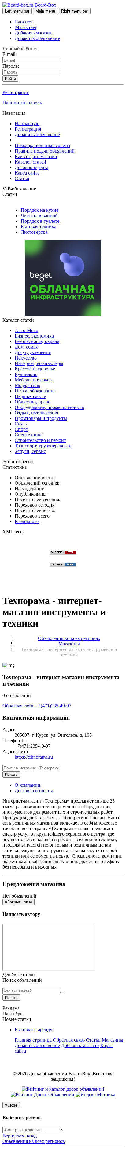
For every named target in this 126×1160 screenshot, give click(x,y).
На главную (27, 123)
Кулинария (26, 374)
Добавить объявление (37, 38)
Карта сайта (27, 172)
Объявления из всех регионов (33, 1141)
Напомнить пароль (22, 102)
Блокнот (23, 21)
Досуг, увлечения (33, 352)
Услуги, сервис (30, 451)
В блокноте (27, 521)
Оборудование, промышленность (49, 407)
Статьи (22, 178)
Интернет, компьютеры (39, 363)
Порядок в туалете (40, 221)
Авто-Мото (26, 330)
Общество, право (32, 401)
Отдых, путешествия (36, 412)
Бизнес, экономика (34, 335)
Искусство (26, 357)
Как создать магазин (36, 156)
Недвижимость (30, 396)
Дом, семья (26, 346)
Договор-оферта (31, 167)
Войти (10, 78)
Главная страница (34, 1040)
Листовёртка (34, 232)
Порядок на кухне (39, 210)
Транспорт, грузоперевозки (43, 445)
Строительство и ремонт (40, 440)
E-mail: (9, 54)
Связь (21, 423)
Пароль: (10, 66)
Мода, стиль (27, 385)
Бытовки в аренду (33, 1029)
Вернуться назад (19, 1135)
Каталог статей (30, 161)
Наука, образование (35, 390)
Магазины (25, 27)
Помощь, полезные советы (42, 145)
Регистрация (15, 92)
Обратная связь (18, 705)
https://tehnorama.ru (34, 757)
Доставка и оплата (34, 790)
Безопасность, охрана (37, 341)
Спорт (21, 429)
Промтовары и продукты (41, 418)
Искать (11, 774)
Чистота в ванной (39, 215)
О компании (27, 785)
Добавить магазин (34, 32)
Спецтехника (29, 434)
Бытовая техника (38, 226)
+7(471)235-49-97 (53, 705)
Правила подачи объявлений (45, 151)
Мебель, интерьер (33, 379)
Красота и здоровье (35, 368)
